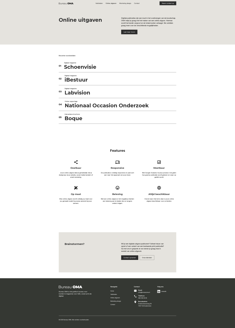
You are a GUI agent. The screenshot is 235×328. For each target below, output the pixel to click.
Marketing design (125, 3)
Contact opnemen (129, 258)
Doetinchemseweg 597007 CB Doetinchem (145, 305)
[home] (73, 3)
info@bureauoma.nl (144, 292)
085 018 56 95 (142, 298)
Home (112, 291)
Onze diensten (147, 258)
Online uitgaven (111, 3)
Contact (137, 3)
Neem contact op (168, 3)
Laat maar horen (129, 32)
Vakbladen (99, 3)
